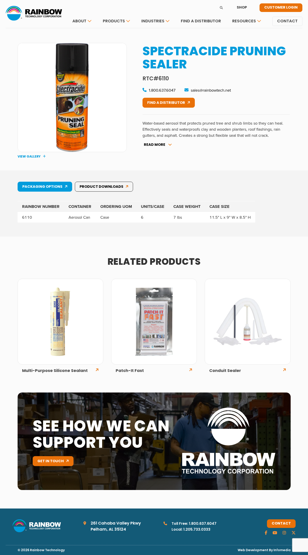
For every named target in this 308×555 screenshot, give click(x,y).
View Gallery (29, 156)
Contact (287, 21)
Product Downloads (101, 187)
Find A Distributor (166, 103)
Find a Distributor (201, 21)
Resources (244, 21)
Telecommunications (165, 35)
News (241, 35)
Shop (242, 8)
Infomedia (282, 550)
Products (114, 21)
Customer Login (281, 8)
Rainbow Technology (47, 550)
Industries (152, 21)
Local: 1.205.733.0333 (191, 530)
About (79, 21)
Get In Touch (50, 461)
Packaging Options (42, 187)
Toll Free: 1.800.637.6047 (194, 524)
